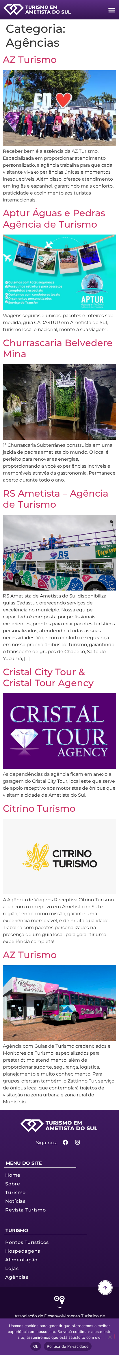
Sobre (12, 1184)
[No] (110, 1336)
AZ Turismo (30, 59)
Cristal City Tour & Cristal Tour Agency (48, 677)
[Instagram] (77, 1142)
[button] (111, 10)
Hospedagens (22, 1251)
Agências (17, 1277)
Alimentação (21, 1260)
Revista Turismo (25, 1210)
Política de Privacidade (68, 1346)
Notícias (15, 1201)
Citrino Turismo (39, 808)
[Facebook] (65, 1142)
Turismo (15, 1192)
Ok (35, 1346)
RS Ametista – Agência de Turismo (55, 499)
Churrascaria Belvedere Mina (58, 348)
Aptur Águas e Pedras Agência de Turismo (54, 218)
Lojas (12, 1268)
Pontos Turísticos (27, 1242)
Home (13, 1175)
